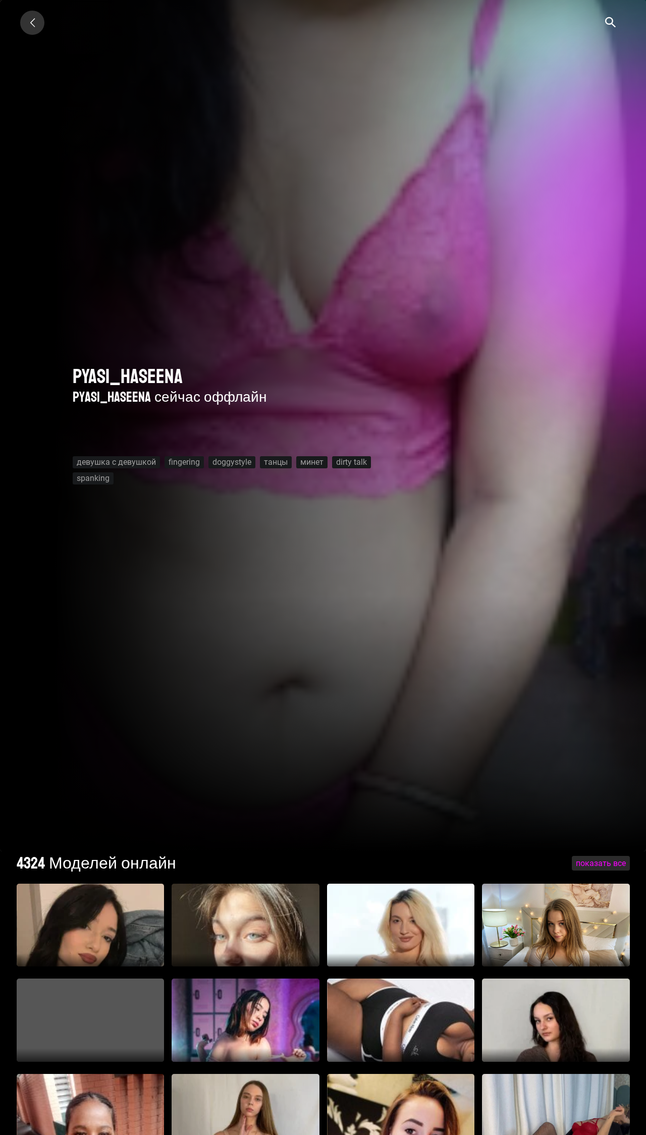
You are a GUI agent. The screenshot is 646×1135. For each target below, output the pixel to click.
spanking (93, 478)
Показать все (601, 863)
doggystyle (231, 462)
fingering (184, 462)
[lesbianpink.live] (32, 22)
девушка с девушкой (116, 462)
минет (312, 462)
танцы (276, 462)
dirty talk (351, 462)
